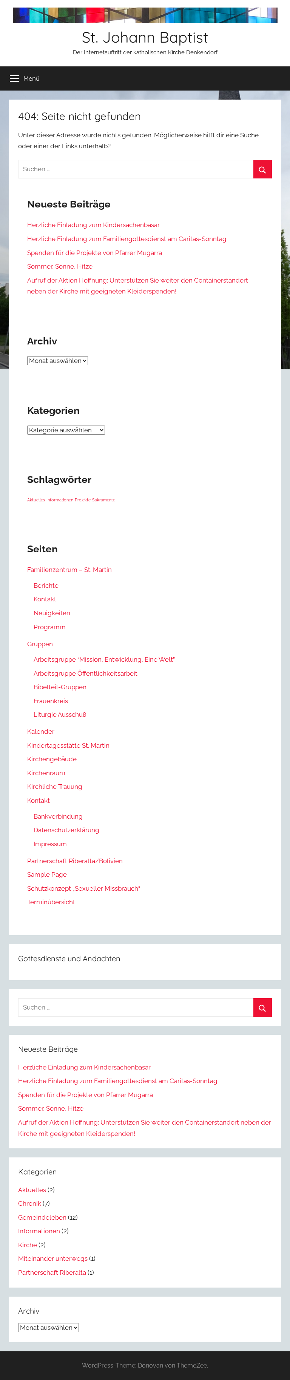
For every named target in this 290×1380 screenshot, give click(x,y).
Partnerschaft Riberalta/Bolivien (75, 861)
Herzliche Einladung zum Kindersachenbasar (93, 225)
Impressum (50, 844)
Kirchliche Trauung (54, 786)
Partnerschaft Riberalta (52, 1272)
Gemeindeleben (42, 1217)
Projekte (83, 500)
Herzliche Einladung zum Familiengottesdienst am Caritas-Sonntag (127, 239)
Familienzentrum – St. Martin (69, 569)
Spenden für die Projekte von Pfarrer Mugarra (94, 253)
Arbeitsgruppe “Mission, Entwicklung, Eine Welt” (104, 659)
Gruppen (40, 644)
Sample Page (47, 874)
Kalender (40, 731)
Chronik (29, 1203)
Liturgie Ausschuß (60, 714)
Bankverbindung (58, 816)
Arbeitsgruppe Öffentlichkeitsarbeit (85, 673)
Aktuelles (36, 500)
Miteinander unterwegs (53, 1258)
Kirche (27, 1245)
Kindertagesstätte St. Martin (68, 745)
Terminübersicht (51, 902)
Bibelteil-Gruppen (60, 687)
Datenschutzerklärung (66, 830)
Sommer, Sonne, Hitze (60, 266)
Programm (50, 627)
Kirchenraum (46, 773)
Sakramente (103, 500)
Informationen (59, 500)
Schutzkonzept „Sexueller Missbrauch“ (83, 888)
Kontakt (45, 599)
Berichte (46, 585)
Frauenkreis (51, 701)
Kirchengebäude (52, 759)
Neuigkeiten (52, 613)
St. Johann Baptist (145, 37)
